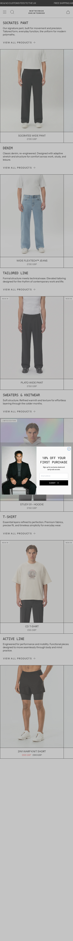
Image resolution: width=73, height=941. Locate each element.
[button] (54, 482)
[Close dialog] (69, 448)
